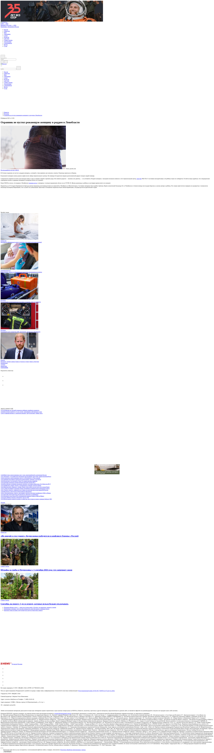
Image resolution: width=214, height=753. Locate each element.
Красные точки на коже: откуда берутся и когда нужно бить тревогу (23, 610)
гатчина (3, 364)
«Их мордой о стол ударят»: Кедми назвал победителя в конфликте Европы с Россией (39, 536)
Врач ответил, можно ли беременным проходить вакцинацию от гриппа (21, 272)
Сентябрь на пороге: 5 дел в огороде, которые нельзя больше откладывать (34, 604)
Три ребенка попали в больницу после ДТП (15, 497)
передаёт (139, 178)
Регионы (3, 300)
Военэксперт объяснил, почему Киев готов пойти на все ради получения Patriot (25, 487)
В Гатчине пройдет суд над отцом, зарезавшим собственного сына (21, 411)
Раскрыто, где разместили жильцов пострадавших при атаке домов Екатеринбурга (26, 476)
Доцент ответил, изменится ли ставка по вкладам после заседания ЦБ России (24, 490)
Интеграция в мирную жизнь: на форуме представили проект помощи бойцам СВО (26, 499)
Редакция (14, 664)
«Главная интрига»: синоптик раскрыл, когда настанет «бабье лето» (22, 413)
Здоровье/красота (6, 270)
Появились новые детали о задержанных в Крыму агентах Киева (21, 485)
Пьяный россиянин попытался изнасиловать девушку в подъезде (21, 479)
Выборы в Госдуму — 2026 (8, 25)
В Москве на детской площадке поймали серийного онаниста (20, 410)
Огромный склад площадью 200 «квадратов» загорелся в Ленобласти (20, 331)
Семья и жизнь (5, 566)
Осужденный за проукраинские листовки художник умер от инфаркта (21, 302)
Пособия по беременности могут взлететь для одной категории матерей (21, 242)
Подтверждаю (7, 751)
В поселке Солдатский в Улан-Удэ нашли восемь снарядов (19, 481)
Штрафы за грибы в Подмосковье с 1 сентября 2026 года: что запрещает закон (36, 570)
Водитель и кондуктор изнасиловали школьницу (16, 491)
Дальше (3, 502)
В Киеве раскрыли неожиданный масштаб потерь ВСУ (18, 482)
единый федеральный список (62, 713)
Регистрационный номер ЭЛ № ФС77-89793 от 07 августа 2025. (96, 690)
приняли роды (33, 183)
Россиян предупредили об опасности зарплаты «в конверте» (19, 494)
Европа (3, 360)
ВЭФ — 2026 (4, 23)
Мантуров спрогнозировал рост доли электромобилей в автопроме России (24, 475)
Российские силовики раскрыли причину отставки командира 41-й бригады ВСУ (26, 484)
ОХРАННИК (4, 367)
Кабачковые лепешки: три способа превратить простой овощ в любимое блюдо (26, 609)
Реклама (20, 664)
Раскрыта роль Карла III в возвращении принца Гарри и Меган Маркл (22, 496)
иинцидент (4, 366)
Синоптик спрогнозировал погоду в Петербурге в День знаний (20, 478)
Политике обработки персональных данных (73, 749)
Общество (3, 240)
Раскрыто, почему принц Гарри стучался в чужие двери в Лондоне (20, 361)
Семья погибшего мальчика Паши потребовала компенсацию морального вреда (25, 488)
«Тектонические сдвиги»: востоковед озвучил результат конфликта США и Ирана (26, 493)
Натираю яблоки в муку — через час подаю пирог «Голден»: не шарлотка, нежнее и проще (30, 607)
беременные (4, 363)
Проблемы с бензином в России (10, 27)
